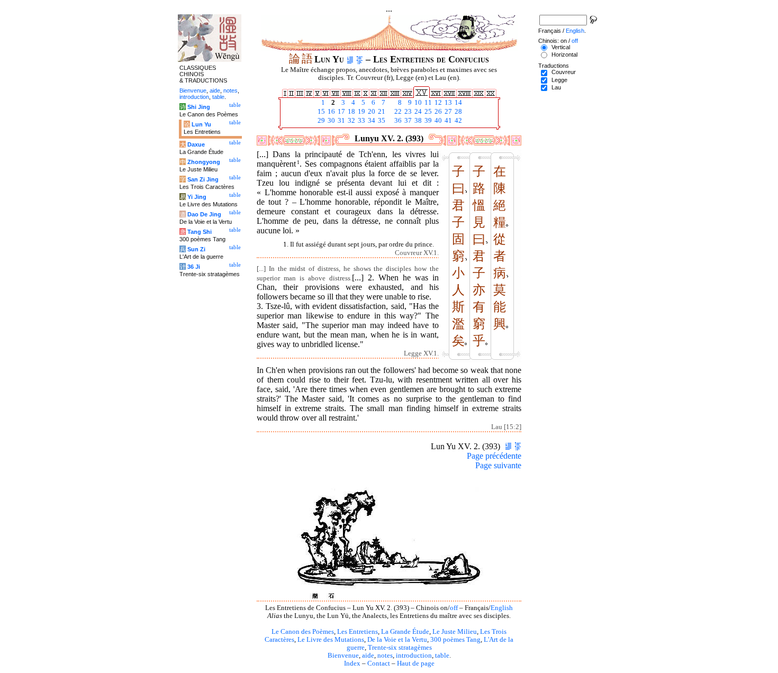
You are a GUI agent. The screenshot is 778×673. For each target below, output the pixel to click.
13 (447, 102)
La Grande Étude (405, 631)
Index (352, 663)
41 (447, 120)
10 (417, 102)
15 (320, 111)
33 (360, 120)
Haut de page (416, 663)
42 (457, 120)
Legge (559, 80)
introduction (414, 655)
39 (427, 120)
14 (457, 102)
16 (330, 111)
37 (407, 120)
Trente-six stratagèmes (400, 647)
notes (385, 655)
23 (407, 111)
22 (397, 111)
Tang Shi (199, 232)
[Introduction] (350, 59)
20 (370, 111)
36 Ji (193, 266)
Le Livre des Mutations (330, 639)
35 (380, 120)
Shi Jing (198, 107)
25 (427, 111)
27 (447, 111)
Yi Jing (196, 197)
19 (360, 111)
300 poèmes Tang (455, 639)
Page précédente (494, 455)
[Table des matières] (359, 59)
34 (370, 120)
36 (397, 120)
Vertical (560, 47)
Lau (556, 87)
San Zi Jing (203, 179)
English (502, 608)
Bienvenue (343, 655)
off (454, 608)
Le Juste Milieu (454, 631)
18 (350, 111)
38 (417, 120)
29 (320, 120)
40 (437, 120)
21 (380, 111)
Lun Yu (201, 124)
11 (427, 102)
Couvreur (563, 72)
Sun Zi (196, 249)
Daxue (196, 144)
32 (350, 120)
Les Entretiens (357, 631)
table (442, 655)
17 (340, 111)
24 (417, 111)
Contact (378, 663)
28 (457, 111)
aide (368, 655)
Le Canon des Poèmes (303, 631)
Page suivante (498, 465)
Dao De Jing (204, 214)
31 (340, 120)
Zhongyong (203, 162)
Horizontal (564, 54)
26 (437, 111)
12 (437, 102)
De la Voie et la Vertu (397, 639)
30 (330, 120)
